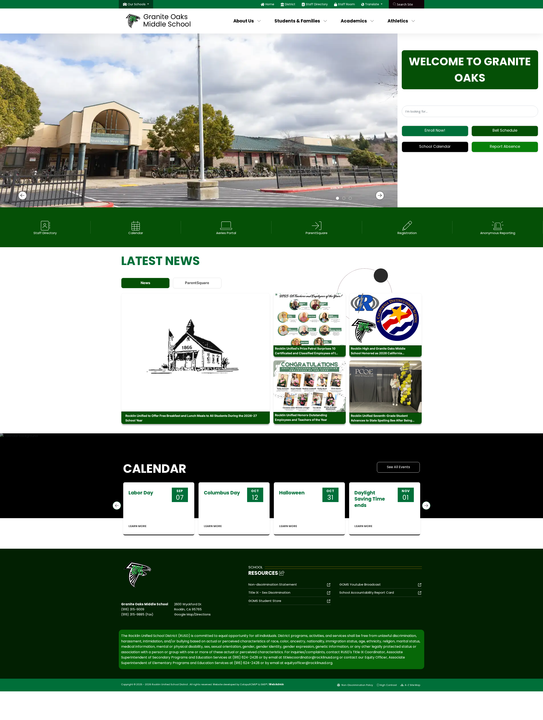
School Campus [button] (337, 198)
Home (269, 4)
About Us (243, 21)
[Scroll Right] (426, 505)
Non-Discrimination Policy (357, 685)
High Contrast (388, 685)
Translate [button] (372, 4)
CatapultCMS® (249, 684)
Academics (354, 21)
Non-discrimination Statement (272, 584)
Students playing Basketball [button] (350, 198)
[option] (198, 118)
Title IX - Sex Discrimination (269, 592)
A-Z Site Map (412, 685)
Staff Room (346, 4)
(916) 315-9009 (132, 609)
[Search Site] (406, 4)
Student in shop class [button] (344, 198)
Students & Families (297, 21)
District (290, 4)
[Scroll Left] (117, 505)
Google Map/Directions (192, 614)
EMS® (264, 684)
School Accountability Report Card (366, 592)
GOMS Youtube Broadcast (360, 584)
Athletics (398, 21)
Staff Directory (317, 4)
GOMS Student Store (264, 601)
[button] (138, 4)
